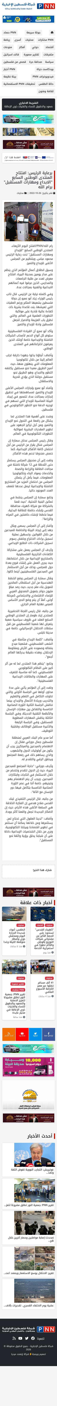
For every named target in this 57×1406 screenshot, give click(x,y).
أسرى (17, 39)
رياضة (6, 39)
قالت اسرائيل (11, 54)
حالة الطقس (46, 83)
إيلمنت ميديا (17, 1354)
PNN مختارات (46, 39)
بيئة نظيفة (9, 76)
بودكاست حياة (45, 69)
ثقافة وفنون (46, 91)
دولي (35, 47)
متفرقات (49, 54)
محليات (29, 39)
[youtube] (19, 1338)
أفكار (22, 47)
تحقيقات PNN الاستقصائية (19, 83)
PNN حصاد (9, 32)
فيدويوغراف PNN (43, 76)
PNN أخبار (9, 69)
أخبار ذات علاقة (36, 902)
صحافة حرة (35, 61)
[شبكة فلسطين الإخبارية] (28, 5)
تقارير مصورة (31, 54)
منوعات (7, 47)
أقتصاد (49, 47)
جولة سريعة (33, 32)
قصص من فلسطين (14, 61)
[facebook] (32, 1338)
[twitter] (26, 1338)
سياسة (49, 61)
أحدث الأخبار (39, 1136)
